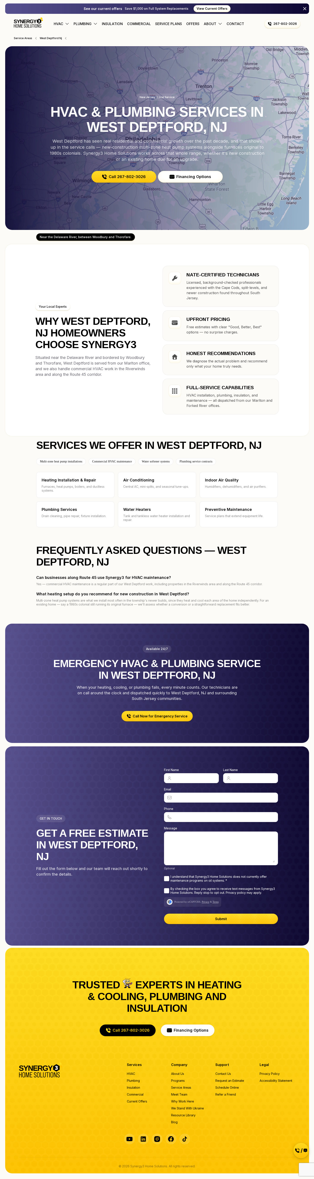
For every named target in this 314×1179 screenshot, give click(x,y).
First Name (171, 770)
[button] (282, 23)
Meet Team (179, 1094)
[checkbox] (166, 878)
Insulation (112, 24)
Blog (174, 1122)
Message (170, 828)
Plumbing (133, 1080)
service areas (23, 38)
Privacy (205, 901)
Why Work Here (182, 1101)
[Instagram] (157, 1139)
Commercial (139, 24)
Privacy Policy (270, 1073)
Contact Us (223, 1073)
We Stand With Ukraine (187, 1108)
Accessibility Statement (276, 1080)
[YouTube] (129, 1139)
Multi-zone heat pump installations (61, 461)
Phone (168, 809)
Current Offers (137, 1101)
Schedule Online (227, 1087)
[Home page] (28, 22)
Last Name (230, 770)
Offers (192, 24)
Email (167, 789)
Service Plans (168, 24)
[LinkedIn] (143, 1139)
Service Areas (181, 1087)
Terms (216, 901)
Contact (235, 24)
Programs (178, 1080)
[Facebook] (171, 1139)
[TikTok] (185, 1139)
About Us (177, 1073)
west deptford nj (51, 38)
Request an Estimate (229, 1080)
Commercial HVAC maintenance (112, 461)
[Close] (304, 8)
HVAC (131, 1073)
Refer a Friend (225, 1094)
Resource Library (183, 1115)
